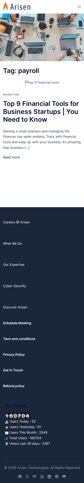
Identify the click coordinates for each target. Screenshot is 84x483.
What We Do (12, 243)
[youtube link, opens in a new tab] (64, 476)
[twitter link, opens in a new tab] (27, 476)
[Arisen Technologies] (17, 6)
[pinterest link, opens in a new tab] (56, 476)
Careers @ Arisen (16, 222)
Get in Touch (13, 370)
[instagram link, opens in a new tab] (42, 476)
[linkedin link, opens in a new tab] (49, 476)
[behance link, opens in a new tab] (34, 476)
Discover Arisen (15, 307)
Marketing (11, 94)
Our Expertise (13, 265)
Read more (11, 157)
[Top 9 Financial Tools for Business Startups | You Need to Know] (42, 82)
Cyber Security (14, 286)
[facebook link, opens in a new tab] (20, 476)
